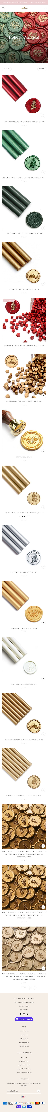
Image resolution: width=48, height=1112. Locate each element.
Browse (7, 69)
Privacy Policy (24, 1035)
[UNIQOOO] (24, 8)
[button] (13, 988)
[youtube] (27, 1014)
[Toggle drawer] (3, 8)
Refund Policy (24, 1038)
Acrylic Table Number (24, 1069)
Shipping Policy (24, 1042)
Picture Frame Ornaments (24, 1072)
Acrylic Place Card (24, 1065)
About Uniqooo (24, 1031)
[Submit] (38, 1091)
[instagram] (24, 1014)
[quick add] (43, 116)
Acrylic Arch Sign (24, 1061)
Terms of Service (24, 1046)
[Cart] (45, 8)
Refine (41, 69)
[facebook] (20, 1014)
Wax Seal (24, 1057)
